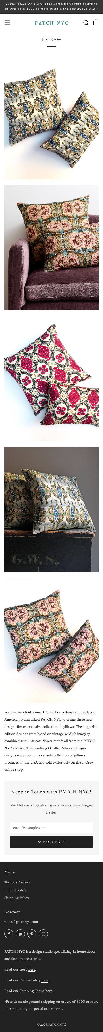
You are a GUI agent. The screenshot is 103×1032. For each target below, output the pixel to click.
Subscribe (49, 842)
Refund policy (15, 890)
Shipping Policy (16, 898)
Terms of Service (17, 882)
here (31, 969)
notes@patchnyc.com (21, 922)
